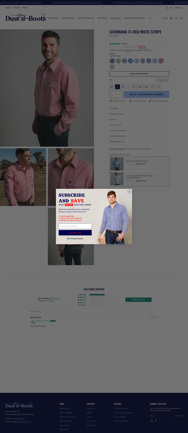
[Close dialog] (129, 191)
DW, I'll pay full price (75, 238)
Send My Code (75, 232)
